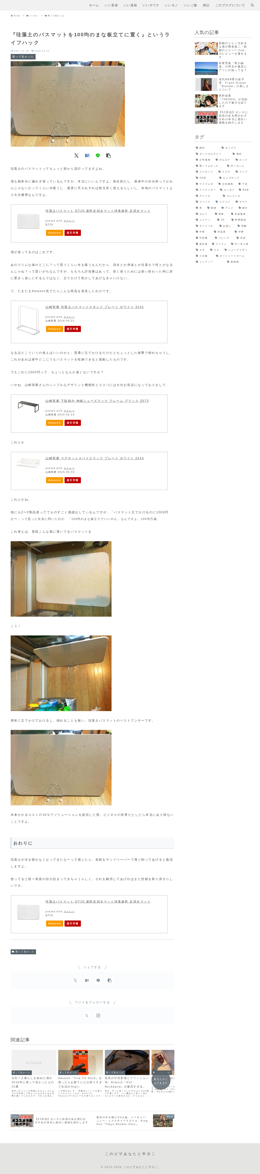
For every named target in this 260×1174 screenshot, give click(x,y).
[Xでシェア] (76, 155)
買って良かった (25, 951)
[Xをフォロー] (87, 1015)
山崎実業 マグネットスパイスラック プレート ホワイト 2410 (94, 458)
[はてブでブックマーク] (87, 155)
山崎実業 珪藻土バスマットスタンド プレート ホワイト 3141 (94, 307)
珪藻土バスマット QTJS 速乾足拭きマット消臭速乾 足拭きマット (98, 210)
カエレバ (69, 220)
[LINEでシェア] (98, 155)
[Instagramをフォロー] (98, 1015)
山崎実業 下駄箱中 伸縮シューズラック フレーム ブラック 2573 (97, 400)
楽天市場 (73, 232)
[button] (171, 637)
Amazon (54, 232)
